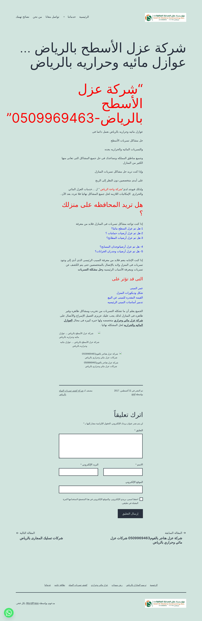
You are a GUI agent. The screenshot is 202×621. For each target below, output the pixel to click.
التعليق (138, 430)
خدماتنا (72, 16)
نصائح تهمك (22, 16)
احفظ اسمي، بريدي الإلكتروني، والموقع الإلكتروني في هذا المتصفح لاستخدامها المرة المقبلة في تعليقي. (100, 501)
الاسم (139, 464)
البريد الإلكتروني (89, 464)
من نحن (37, 16)
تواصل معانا (52, 16)
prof (133, 394)
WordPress (32, 603)
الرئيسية (84, 16)
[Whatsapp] (9, 613)
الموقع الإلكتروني (134, 482)
